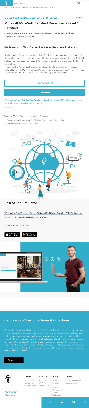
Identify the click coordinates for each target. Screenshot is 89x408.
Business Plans (31, 385)
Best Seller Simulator (20, 203)
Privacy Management (57, 388)
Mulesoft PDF (15, 7)
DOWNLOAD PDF (45, 83)
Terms (11, 360)
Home (6, 7)
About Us (42, 380)
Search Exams (19, 3)
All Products (30, 380)
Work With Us (44, 385)
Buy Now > (80, 18)
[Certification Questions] (6, 3)
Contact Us (29, 383)
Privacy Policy (57, 383)
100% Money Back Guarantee (17, 225)
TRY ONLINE (45, 92)
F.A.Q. (41, 383)
